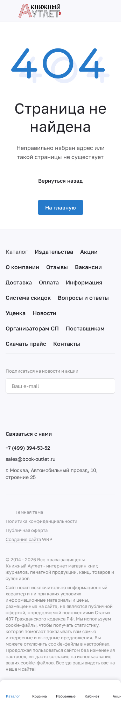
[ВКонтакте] (10, 411)
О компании (22, 267)
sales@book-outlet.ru (30, 459)
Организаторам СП (32, 328)
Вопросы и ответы (83, 297)
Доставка (19, 282)
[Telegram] (24, 411)
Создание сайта (23, 539)
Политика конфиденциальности (41, 521)
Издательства (54, 251)
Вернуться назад (60, 180)
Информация (84, 282)
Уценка (16, 313)
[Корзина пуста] (111, 10)
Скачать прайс (26, 343)
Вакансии (88, 267)
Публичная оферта (27, 530)
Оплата (49, 282)
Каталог (17, 251)
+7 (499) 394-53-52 (28, 448)
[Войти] (99, 10)
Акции (89, 251)
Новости (44, 313)
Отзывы (57, 267)
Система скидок (28, 297)
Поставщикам (85, 328)
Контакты (66, 343)
